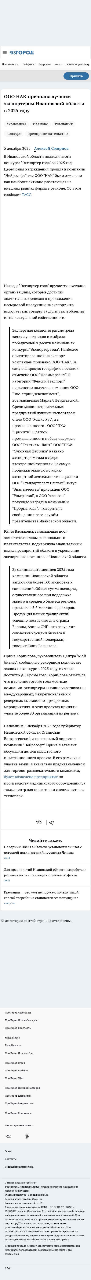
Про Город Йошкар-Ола (19, 1053)
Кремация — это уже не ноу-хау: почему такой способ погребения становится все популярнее (41, 897)
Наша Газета (12, 1037)
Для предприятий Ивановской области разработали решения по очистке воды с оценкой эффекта (45, 874)
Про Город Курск (15, 1062)
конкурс (14, 133)
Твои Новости (13, 1045)
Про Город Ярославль (18, 1027)
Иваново (40, 123)
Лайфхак (28, 64)
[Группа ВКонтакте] (8, 1136)
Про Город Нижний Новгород (22, 1087)
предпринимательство (48, 133)
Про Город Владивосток (19, 1103)
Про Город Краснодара (18, 1113)
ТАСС (26, 194)
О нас (8, 1151)
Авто (58, 64)
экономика (16, 123)
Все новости (10, 64)
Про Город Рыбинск (16, 1070)
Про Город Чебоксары (18, 1012)
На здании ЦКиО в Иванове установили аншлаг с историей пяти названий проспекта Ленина (43, 852)
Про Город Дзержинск (18, 1095)
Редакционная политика (19, 1166)
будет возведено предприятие (31, 776)
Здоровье (45, 64)
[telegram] (53, 822)
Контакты (11, 1158)
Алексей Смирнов (51, 148)
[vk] (39, 822)
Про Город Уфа (14, 1078)
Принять (76, 76)
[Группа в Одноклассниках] (27, 1136)
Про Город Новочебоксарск (21, 1020)
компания (64, 123)
